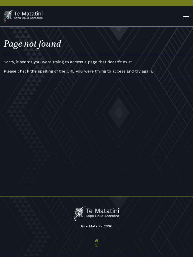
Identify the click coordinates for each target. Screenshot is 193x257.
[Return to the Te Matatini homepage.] (26, 16)
